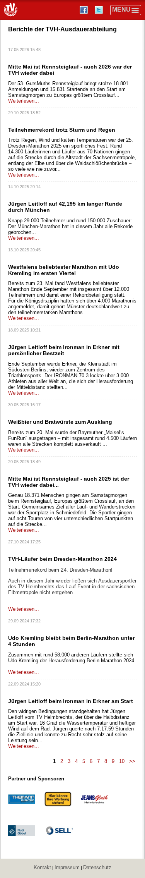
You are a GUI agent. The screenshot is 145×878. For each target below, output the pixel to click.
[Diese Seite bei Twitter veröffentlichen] (99, 10)
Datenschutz (97, 867)
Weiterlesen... (23, 101)
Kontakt (42, 867)
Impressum (67, 867)
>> (132, 761)
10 (122, 761)
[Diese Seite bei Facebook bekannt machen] (84, 10)
